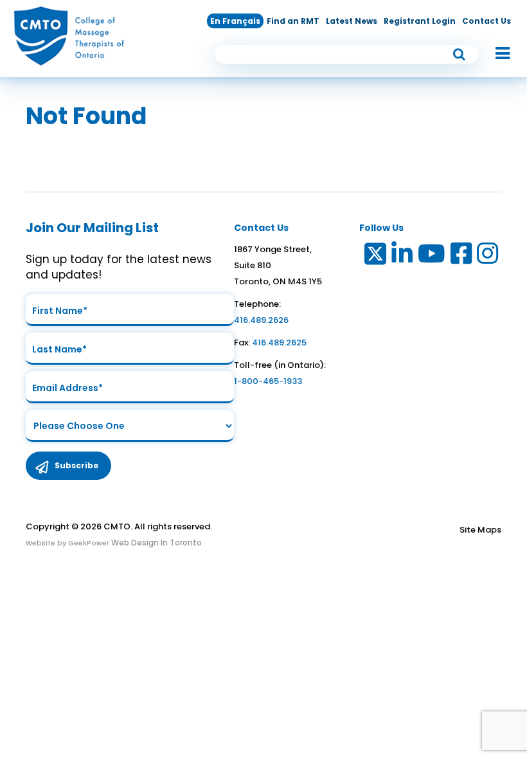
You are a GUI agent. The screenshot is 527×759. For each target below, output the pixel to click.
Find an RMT (293, 20)
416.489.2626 (261, 320)
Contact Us (486, 20)
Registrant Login (420, 20)
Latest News (351, 20)
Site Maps (480, 530)
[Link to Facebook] (462, 256)
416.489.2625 (279, 342)
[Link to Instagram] (488, 256)
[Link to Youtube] (432, 256)
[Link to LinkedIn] (402, 256)
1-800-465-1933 (268, 381)
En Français (235, 20)
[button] (496, 54)
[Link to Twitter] (374, 256)
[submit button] (459, 54)
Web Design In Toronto (155, 542)
